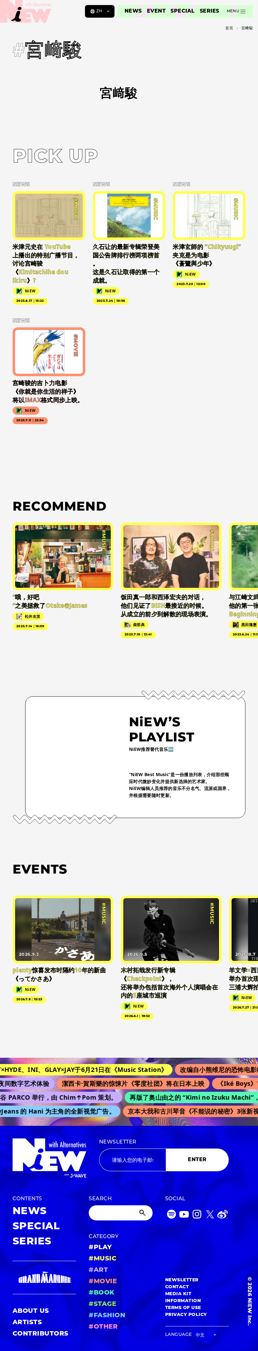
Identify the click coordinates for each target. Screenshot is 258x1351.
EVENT (156, 11)
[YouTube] (184, 1215)
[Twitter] (210, 1215)
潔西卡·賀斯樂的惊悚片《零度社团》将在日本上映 (123, 1083)
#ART (98, 1270)
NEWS (133, 11)
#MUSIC (102, 1259)
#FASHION (107, 1316)
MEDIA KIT (178, 1294)
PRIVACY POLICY (186, 1315)
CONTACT (177, 1287)
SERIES (209, 11)
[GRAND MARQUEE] (44, 1277)
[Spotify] (171, 1215)
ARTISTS (27, 1322)
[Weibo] (222, 1215)
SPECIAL (182, 11)
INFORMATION (183, 1301)
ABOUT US (31, 1311)
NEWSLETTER (118, 1142)
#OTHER (103, 1327)
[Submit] (143, 1212)
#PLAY (100, 1247)
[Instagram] (197, 1215)
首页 (229, 28)
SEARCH (100, 1199)
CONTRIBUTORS (41, 1334)
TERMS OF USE (183, 1308)
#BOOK (101, 1293)
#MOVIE (103, 1281)
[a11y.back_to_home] (25, 13)
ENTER (197, 1159)
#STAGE (102, 1304)
